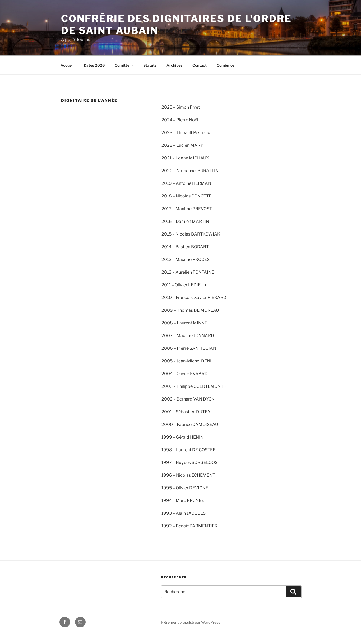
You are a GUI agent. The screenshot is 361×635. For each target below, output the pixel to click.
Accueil (67, 65)
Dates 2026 (94, 65)
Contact (199, 65)
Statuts (149, 65)
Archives (174, 65)
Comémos (225, 65)
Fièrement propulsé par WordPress (190, 622)
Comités (122, 65)
